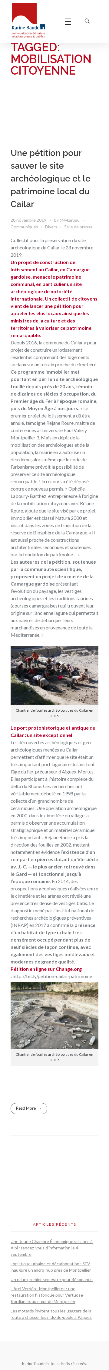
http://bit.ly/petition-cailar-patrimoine (52, 976)
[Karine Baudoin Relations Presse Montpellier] (32, 20)
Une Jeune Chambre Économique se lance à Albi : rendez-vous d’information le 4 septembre (52, 1248)
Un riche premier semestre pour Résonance (52, 1279)
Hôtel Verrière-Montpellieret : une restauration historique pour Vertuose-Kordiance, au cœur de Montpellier (47, 1295)
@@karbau (70, 220)
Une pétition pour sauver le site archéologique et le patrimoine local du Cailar (51, 178)
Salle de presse (78, 226)
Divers (51, 226)
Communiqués (24, 226)
